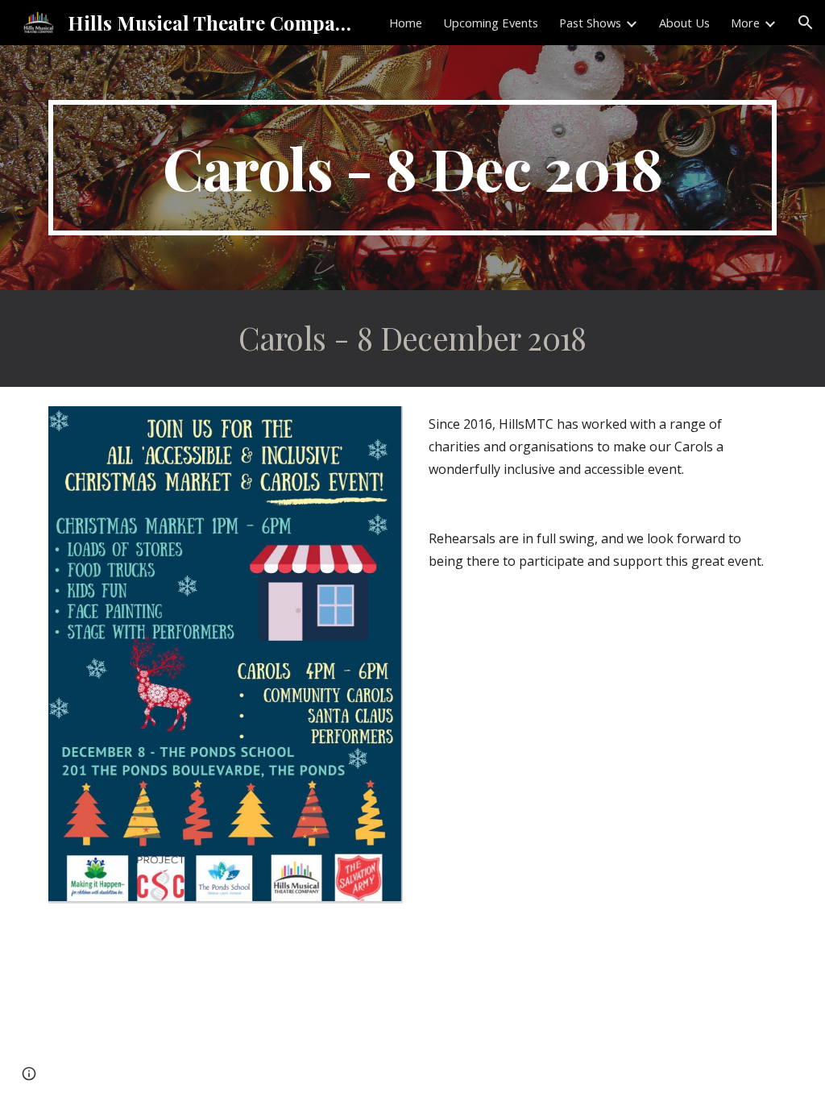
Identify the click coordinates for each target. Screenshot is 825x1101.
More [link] (745, 23)
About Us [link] (684, 23)
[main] (412, 167)
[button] (805, 22)
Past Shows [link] (590, 23)
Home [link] (405, 23)
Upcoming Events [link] (490, 23)
